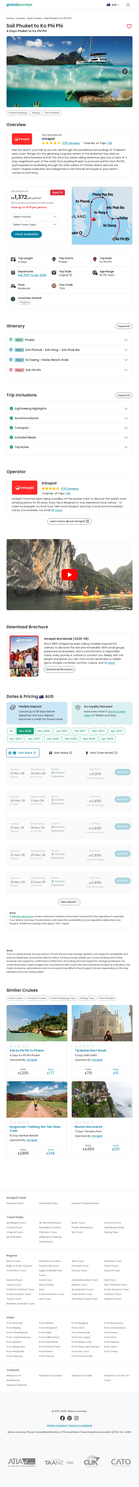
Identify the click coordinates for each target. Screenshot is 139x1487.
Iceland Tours (14, 1280)
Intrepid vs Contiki (82, 1375)
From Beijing (14, 1327)
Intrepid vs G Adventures (14, 1378)
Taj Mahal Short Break (90, 1050)
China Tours (111, 1266)
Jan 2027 (62, 731)
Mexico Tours (79, 1284)
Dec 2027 (34, 739)
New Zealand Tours (115, 1284)
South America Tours (116, 1289)
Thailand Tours (112, 1294)
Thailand (24, 302)
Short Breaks (106, 998)
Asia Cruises (16, 998)
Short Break (52, 112)
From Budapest (48, 1327)
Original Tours (15, 1232)
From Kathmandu (49, 1337)
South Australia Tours (19, 1294)
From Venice (46, 1356)
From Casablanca (114, 1327)
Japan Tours (14, 1284)
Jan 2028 (53, 739)
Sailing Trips (87, 998)
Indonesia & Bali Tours (85, 1280)
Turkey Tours (14, 1299)
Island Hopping (18, 112)
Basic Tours (78, 1222)
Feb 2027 (80, 731)
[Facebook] (63, 1419)
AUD (114, 5)
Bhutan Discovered (88, 1127)
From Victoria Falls (82, 1356)
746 (109, 143)
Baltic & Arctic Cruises (19, 1266)
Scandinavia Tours (82, 1289)
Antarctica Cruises (50, 1261)
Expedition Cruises (50, 1227)
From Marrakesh (48, 1342)
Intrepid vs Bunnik (17, 1385)
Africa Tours (13, 1261)
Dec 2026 (43, 731)
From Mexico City (81, 1342)
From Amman (14, 1323)
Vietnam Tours (112, 1299)
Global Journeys (57, 1425)
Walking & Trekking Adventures (50, 1239)
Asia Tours (78, 1261)
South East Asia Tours (51, 1294)
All (11, 731)
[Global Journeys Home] (19, 4)
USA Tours (45, 1299)
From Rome (46, 1351)
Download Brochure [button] (59, 669)
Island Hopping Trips (63, 998)
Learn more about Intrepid (67, 521)
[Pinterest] (70, 1419)
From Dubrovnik (81, 1332)
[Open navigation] (128, 5)
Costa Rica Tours (16, 1270)
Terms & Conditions (80, 1425)
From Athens (46, 1323)
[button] (129, 26)
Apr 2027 (117, 731)
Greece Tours (112, 1270)
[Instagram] (76, 1419)
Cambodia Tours (49, 1266)
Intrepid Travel (15, 1203)
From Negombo (16, 1346)
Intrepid (48, 139)
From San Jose (80, 1351)
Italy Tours (110, 1280)
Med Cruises (46, 1284)
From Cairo (78, 1327)
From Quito (110, 1346)
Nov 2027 (16, 739)
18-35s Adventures (50, 1222)
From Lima (110, 1337)
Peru (42, 1289)
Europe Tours (79, 1270)
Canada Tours (80, 1266)
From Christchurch (17, 1332)
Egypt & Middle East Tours (50, 1273)
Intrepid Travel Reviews (85, 1203)
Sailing (36, 112)
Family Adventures (82, 1227)
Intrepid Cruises (37, 998)
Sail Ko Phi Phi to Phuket (27, 1050)
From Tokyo (111, 1351)
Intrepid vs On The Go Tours (116, 1378)
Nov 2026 (25, 731)
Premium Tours (48, 1232)
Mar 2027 (98, 731)
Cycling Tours (14, 1227)
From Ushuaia (15, 1356)
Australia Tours (113, 1261)
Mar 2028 (89, 739)
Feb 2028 (71, 739)
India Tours (45, 1280)
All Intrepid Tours (16, 1222)
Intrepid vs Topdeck (50, 1375)
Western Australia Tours (20, 1303)
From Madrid (14, 1342)
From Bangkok (80, 1323)
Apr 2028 (107, 739)
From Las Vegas (81, 1337)
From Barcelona (113, 1323)
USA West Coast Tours (85, 1299)
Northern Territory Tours (20, 1289)
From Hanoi (111, 1332)
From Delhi (45, 1332)
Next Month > (69, 902)
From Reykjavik (15, 1351)
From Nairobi (111, 1342)
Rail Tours (77, 1232)
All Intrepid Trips (48, 1203)
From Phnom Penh (49, 1346)
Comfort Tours (112, 1222)
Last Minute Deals (114, 1227)
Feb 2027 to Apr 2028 (32, 275)
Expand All (124, 326)
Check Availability (26, 234)
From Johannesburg (18, 1337)
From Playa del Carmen (85, 1346)
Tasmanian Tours (82, 1294)
